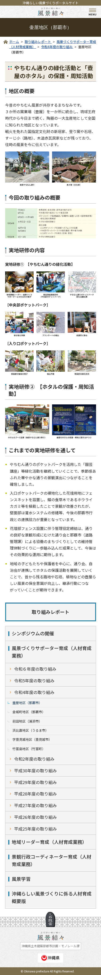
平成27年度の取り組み (35, 805)
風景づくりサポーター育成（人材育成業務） (52, 652)
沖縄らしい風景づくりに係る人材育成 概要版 (54, 897)
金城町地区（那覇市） (28, 711)
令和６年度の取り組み (35, 669)
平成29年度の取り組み (35, 782)
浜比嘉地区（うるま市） (30, 730)
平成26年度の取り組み (35, 817)
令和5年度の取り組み (34, 680)
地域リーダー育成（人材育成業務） (49, 841)
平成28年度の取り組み (35, 794)
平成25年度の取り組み (35, 829)
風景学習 (21, 878)
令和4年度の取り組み (34, 692)
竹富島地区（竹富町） (28, 748)
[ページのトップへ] (50, 919)
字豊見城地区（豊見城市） (32, 739)
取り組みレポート (50, 611)
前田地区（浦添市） (27, 721)
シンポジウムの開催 (33, 633)
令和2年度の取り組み (34, 759)
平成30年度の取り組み (35, 770)
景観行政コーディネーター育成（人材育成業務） (51, 860)
